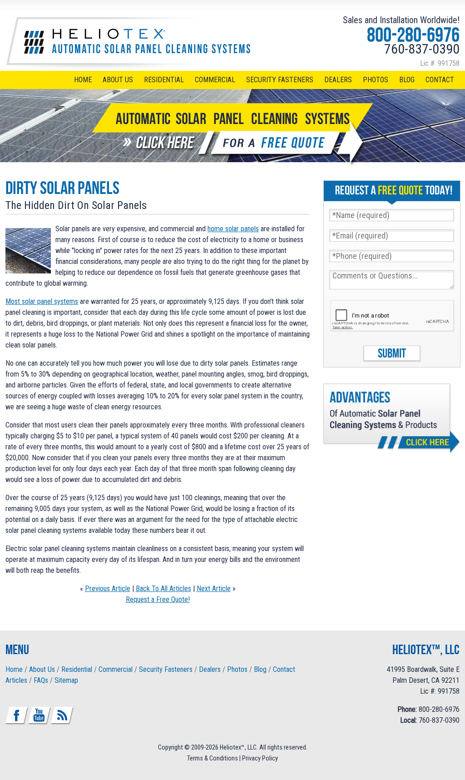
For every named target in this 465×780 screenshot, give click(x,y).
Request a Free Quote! (158, 599)
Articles (16, 680)
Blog (407, 79)
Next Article (214, 588)
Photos (375, 79)
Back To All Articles (163, 588)
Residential (164, 79)
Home (83, 79)
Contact (439, 79)
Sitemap (66, 680)
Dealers (338, 79)
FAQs (41, 680)
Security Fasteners (279, 79)
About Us (118, 79)
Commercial (215, 79)
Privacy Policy (260, 758)
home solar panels (233, 228)
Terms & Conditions (212, 758)
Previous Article (107, 588)
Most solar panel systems (41, 301)
